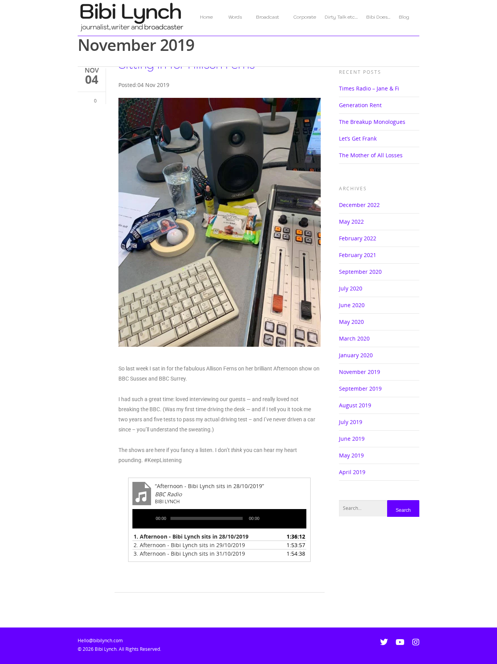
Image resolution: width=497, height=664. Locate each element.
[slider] (286, 519)
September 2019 (360, 388)
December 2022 (359, 205)
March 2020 (354, 338)
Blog (404, 17)
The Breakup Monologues (372, 121)
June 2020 (352, 305)
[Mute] (268, 520)
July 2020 (350, 288)
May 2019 (351, 455)
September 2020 (360, 271)
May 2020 (351, 321)
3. (189, 553)
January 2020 (356, 355)
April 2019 (352, 472)
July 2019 (350, 422)
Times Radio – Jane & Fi (369, 88)
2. (189, 545)
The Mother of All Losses (371, 155)
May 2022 (351, 221)
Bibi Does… (378, 17)
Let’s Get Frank (358, 138)
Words (235, 17)
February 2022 (357, 238)
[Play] (146, 520)
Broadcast (267, 17)
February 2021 (357, 255)
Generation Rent (360, 105)
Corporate (304, 17)
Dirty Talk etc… (341, 17)
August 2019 (355, 405)
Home (210, 17)
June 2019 (352, 438)
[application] (219, 518)
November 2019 (359, 371)
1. (191, 536)
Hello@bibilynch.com (100, 640)
